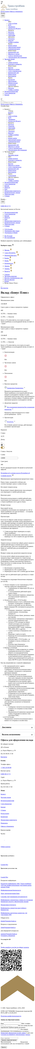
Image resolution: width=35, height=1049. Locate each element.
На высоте (11, 79)
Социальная (12, 84)
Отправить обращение (8, 935)
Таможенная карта (14, 49)
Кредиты (11, 32)
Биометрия (4, 817)
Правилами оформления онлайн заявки (13, 1033)
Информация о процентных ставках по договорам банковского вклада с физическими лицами (17, 900)
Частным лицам (9, 59)
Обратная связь (9, 194)
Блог (5, 189)
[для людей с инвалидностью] (3, 16)
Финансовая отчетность (8, 905)
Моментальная (13, 83)
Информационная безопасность (11, 890)
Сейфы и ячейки (13, 42)
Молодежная (12, 81)
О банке (7, 196)
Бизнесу (7, 20)
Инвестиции (12, 74)
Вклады (10, 67)
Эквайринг (11, 27)
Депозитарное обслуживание (17, 57)
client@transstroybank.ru (8, 927)
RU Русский (8, 236)
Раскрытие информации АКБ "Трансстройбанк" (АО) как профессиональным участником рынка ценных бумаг (16, 885)
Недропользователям (11, 91)
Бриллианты (12, 76)
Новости (7, 187)
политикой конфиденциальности (11, 1045)
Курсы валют (5, 813)
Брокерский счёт (13, 52)
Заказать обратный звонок (8, 1040)
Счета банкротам (9, 93)
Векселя (10, 40)
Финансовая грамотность (12, 191)
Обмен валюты (13, 62)
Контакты (4, 757)
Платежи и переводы (15, 64)
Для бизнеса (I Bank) (11, 232)
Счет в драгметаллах (14, 71)
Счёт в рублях (12, 23)
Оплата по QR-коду (14, 28)
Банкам (6, 95)
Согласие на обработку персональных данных (15, 1034)
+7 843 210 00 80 (6, 767)
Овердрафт (11, 35)
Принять (3, 1047)
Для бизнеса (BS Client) (11, 231)
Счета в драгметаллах (15, 56)
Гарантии (11, 33)
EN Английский (9, 237)
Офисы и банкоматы (7, 826)
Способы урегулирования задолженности (14, 896)
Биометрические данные (12, 192)
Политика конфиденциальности (11, 1016)
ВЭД (9, 25)
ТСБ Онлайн (8, 229)
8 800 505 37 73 (5, 206)
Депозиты (11, 39)
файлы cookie (15, 1042)
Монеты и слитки (14, 54)
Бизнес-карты (12, 45)
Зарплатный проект (14, 47)
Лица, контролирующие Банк (10, 893)
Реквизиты (4, 823)
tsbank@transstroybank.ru (8, 921)
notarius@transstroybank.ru (9, 934)
